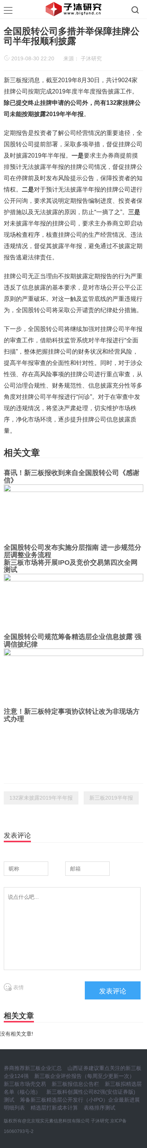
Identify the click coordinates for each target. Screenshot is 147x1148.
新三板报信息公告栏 (75, 1084)
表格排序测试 (99, 1108)
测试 (9, 1100)
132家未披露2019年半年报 (41, 798)
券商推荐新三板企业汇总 (33, 1068)
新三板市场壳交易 (25, 1084)
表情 (18, 987)
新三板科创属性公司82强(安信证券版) (90, 1092)
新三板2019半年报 (111, 798)
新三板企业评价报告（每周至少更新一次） (84, 1076)
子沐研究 (91, 58)
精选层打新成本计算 (54, 1108)
